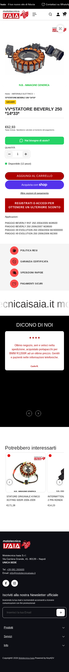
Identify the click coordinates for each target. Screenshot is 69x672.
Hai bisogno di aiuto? (37, 140)
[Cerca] (50, 14)
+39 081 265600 (15, 569)
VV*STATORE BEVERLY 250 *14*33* (33, 111)
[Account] (58, 14)
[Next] (38, 413)
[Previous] (29, 413)
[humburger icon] (34, 14)
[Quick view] (42, 456)
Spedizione (20, 130)
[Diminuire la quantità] (9, 154)
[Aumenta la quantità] (25, 154)
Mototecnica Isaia (26, 658)
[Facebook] (6, 583)
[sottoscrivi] (60, 612)
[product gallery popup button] (60, 28)
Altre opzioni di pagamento (34, 193)
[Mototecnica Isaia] (16, 14)
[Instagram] (14, 583)
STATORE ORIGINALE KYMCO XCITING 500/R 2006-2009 (23, 498)
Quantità (10, 148)
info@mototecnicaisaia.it (23, 573)
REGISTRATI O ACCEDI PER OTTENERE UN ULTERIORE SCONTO (34, 205)
